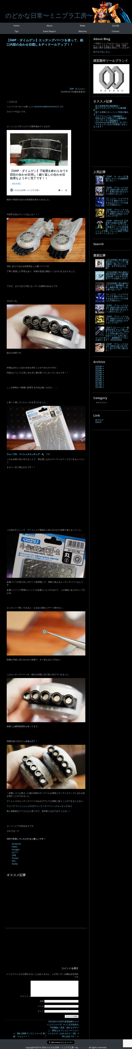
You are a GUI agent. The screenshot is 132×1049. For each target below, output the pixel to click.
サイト (41, 1011)
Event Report (49, 31)
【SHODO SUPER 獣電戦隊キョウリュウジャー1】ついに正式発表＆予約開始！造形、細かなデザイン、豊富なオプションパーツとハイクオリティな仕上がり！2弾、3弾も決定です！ (63, 1029)
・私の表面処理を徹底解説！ (106, 105)
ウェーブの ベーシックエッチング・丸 (25, 454)
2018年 (98, 383)
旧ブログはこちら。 (102, 51)
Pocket (15, 858)
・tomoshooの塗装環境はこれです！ (110, 122)
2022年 (98, 374)
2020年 (98, 378)
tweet (14, 846)
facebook (16, 843)
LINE (14, 855)
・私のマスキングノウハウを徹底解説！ (109, 109)
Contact (115, 31)
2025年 (98, 368)
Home (16, 25)
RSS (13, 861)
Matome (83, 31)
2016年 (98, 387)
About (49, 25)
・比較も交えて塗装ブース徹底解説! (110, 118)
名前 (42, 1001)
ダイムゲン (80, 88)
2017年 (98, 385)
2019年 (98, 380)
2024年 (98, 370)
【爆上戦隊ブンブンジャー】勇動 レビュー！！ (29, 1035)
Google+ (16, 849)
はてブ (15, 852)
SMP (72, 88)
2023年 (98, 372)
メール (41, 1006)
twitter (98, 422)
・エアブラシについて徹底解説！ (108, 116)
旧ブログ (99, 420)
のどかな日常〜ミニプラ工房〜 (49, 15)
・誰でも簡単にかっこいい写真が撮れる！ (110, 113)
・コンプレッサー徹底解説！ (106, 120)
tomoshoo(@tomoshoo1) (46, 106)
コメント (25, 996)
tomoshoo (83, 1047)
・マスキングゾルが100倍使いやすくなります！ (110, 125)
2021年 (98, 376)
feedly (15, 863)
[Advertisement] (46, 67)
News (82, 25)
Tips (17, 31)
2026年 (98, 366)
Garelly (115, 25)
